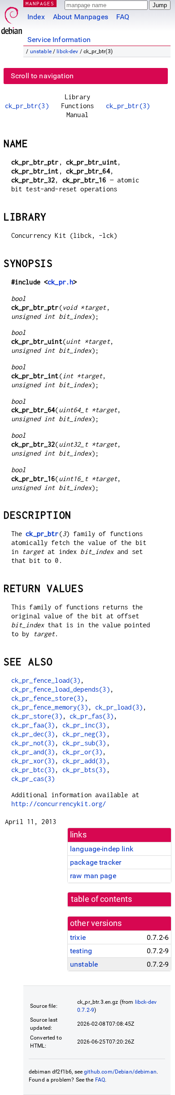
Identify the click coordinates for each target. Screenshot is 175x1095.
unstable (41, 51)
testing (81, 951)
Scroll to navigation (42, 76)
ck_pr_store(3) (36, 716)
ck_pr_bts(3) (84, 770)
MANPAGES (40, 3)
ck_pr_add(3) (84, 761)
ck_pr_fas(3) (92, 716)
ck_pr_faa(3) (33, 725)
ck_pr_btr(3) (27, 106)
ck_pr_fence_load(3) (46, 680)
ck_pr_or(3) (82, 752)
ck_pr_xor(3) (33, 761)
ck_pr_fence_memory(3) (49, 707)
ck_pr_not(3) (33, 743)
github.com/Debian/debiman (120, 1072)
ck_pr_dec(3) (33, 734)
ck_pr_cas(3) (33, 778)
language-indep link (101, 849)
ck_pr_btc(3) (33, 770)
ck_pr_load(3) (119, 707)
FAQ (122, 17)
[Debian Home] (11, 18)
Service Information (59, 39)
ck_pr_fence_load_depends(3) (60, 689)
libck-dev (67, 51)
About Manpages (80, 17)
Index (36, 17)
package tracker (95, 862)
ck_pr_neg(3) (84, 734)
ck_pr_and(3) (33, 752)
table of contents (101, 899)
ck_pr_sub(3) (84, 743)
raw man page (93, 875)
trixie (78, 937)
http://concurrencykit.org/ (58, 804)
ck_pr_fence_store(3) (47, 698)
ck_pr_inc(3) (84, 725)
